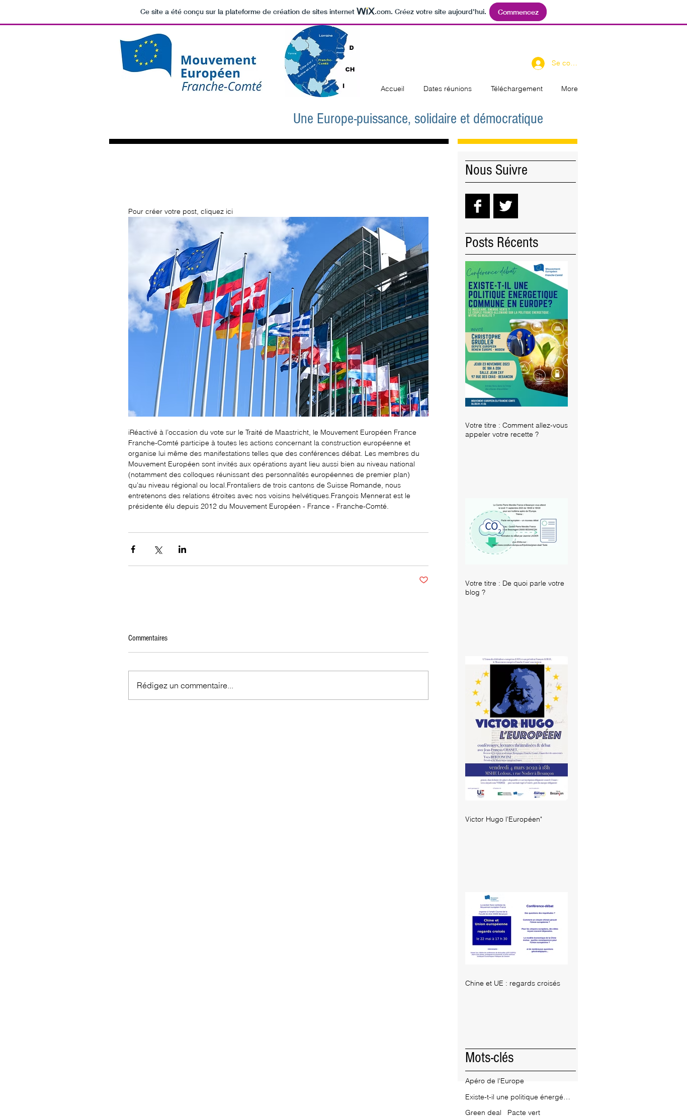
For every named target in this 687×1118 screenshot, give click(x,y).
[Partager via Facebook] (133, 549)
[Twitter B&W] (505, 206)
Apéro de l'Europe (494, 1080)
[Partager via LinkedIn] (182, 549)
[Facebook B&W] (477, 206)
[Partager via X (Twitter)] (157, 549)
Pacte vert (523, 1112)
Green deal (483, 1112)
